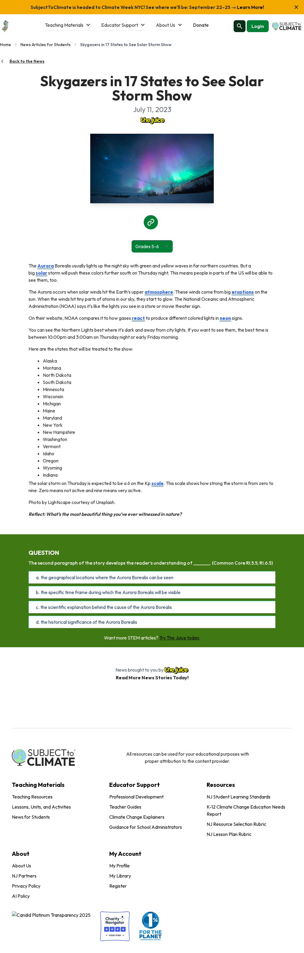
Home (5, 44)
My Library (120, 876)
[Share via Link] (151, 222)
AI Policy (21, 896)
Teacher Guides (125, 807)
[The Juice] (151, 120)
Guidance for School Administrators (145, 827)
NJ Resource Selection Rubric (236, 824)
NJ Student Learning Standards (238, 797)
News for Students (31, 817)
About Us (21, 866)
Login (257, 26)
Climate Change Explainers (136, 817)
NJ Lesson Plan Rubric (229, 834)
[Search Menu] (240, 26)
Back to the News (27, 61)
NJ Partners (24, 876)
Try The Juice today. (179, 638)
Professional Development (136, 797)
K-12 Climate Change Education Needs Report (246, 810)
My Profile (119, 866)
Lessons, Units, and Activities (41, 807)
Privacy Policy (26, 886)
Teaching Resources (32, 797)
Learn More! (250, 7)
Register (118, 886)
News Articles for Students (45, 44)
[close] (296, 7)
